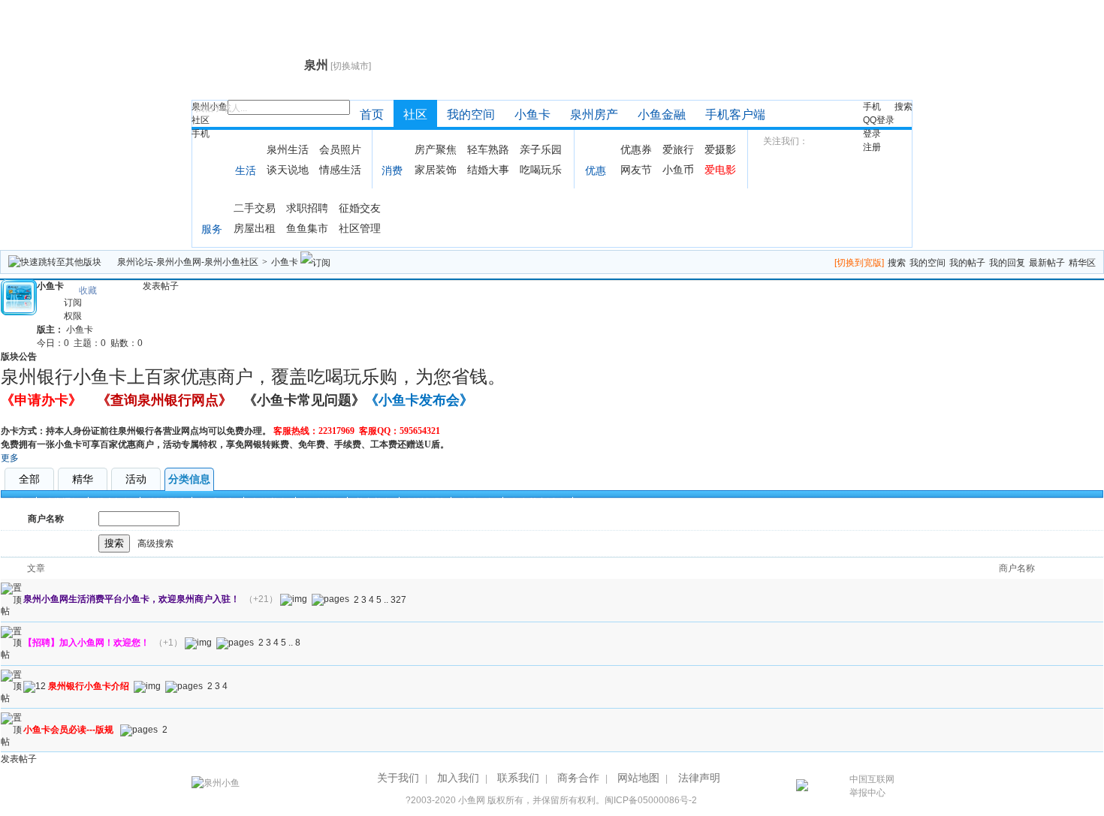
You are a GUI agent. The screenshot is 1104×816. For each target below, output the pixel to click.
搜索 (903, 106)
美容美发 (373, 502)
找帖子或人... (221, 108)
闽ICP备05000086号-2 (651, 800)
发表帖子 (161, 286)
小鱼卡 (532, 114)
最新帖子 (1047, 262)
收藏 (88, 290)
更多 (10, 458)
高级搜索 (155, 543)
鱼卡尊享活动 (538, 502)
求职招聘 (307, 208)
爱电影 (720, 170)
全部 (29, 479)
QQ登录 (878, 120)
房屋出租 (255, 228)
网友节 (636, 170)
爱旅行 (678, 149)
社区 (201, 120)
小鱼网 (471, 800)
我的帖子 (967, 262)
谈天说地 (288, 170)
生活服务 (477, 502)
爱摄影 (720, 149)
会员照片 (340, 149)
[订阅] (315, 262)
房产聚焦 (436, 149)
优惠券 (636, 149)
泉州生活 (288, 149)
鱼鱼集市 (307, 228)
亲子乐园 (541, 149)
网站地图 (638, 778)
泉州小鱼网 (246, 64)
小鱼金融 (662, 114)
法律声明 (699, 778)
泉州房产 (594, 114)
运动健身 (321, 502)
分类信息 (189, 479)
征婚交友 (360, 208)
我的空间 (471, 114)
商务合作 (578, 778)
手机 (201, 133)
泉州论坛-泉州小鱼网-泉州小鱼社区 (187, 262)
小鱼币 (678, 170)
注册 (872, 147)
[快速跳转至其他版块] (54, 262)
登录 (872, 133)
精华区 (1082, 262)
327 (398, 600)
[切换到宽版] (859, 262)
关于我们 (398, 778)
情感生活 (340, 170)
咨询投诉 (166, 502)
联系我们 (518, 778)
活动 (135, 479)
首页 (372, 114)
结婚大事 (488, 170)
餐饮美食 (270, 502)
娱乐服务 (218, 502)
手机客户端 (735, 114)
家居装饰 (436, 170)
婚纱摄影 (425, 502)
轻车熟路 (488, 149)
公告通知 (62, 502)
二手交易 (255, 208)
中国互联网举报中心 (871, 786)
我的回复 (1007, 262)
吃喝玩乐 (541, 170)
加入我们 (458, 778)
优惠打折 (114, 502)
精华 (82, 479)
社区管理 (360, 228)
